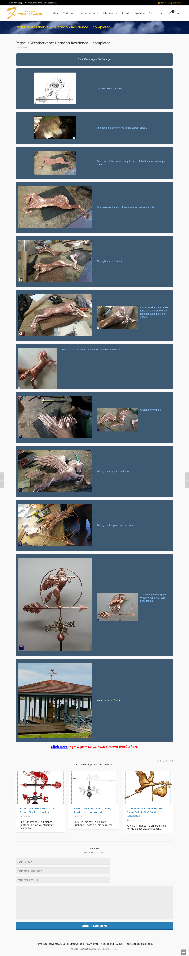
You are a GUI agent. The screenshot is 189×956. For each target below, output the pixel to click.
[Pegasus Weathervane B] (55, 163)
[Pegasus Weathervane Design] (55, 88)
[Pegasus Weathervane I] (55, 417)
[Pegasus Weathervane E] (55, 315)
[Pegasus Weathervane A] (55, 127)
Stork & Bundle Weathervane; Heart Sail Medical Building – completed (145, 812)
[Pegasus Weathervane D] (55, 261)
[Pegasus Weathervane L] (55, 525)
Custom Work (21, 47)
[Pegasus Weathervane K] (55, 471)
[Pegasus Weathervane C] (55, 207)
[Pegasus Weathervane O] (55, 700)
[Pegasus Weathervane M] (55, 604)
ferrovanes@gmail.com (171, 3)
